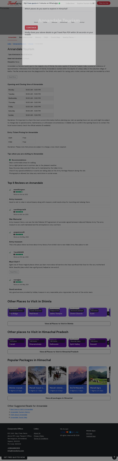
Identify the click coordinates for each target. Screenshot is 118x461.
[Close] (93, 5)
